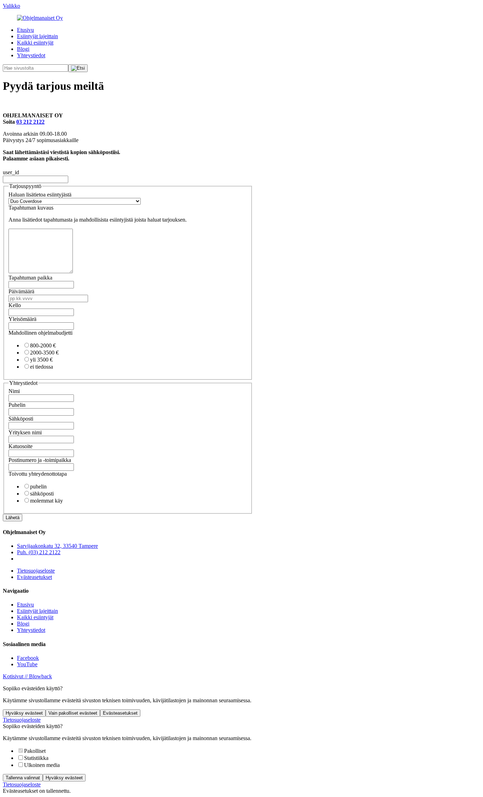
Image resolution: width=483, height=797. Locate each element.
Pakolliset (35, 751)
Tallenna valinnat (23, 777)
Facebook (28, 658)
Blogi (23, 49)
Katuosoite (20, 446)
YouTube (27, 664)
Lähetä (12, 517)
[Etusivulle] (40, 18)
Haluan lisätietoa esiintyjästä (39, 195)
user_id (11, 172)
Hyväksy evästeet (24, 713)
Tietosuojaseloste (36, 571)
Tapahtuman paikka (30, 278)
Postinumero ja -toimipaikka (39, 460)
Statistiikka (36, 758)
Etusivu (25, 30)
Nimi (14, 391)
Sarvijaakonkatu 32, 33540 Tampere (57, 546)
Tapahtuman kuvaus (30, 208)
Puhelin (16, 405)
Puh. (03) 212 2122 (38, 552)
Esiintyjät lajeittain (37, 36)
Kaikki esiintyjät (35, 43)
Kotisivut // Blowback (27, 676)
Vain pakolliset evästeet (72, 713)
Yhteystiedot (31, 55)
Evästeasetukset (34, 577)
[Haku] (78, 68)
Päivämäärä (21, 291)
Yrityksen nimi (25, 432)
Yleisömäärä (22, 319)
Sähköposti (20, 419)
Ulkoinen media (42, 765)
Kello (14, 305)
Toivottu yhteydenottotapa (37, 474)
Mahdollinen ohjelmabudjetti (40, 333)
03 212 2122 (30, 122)
